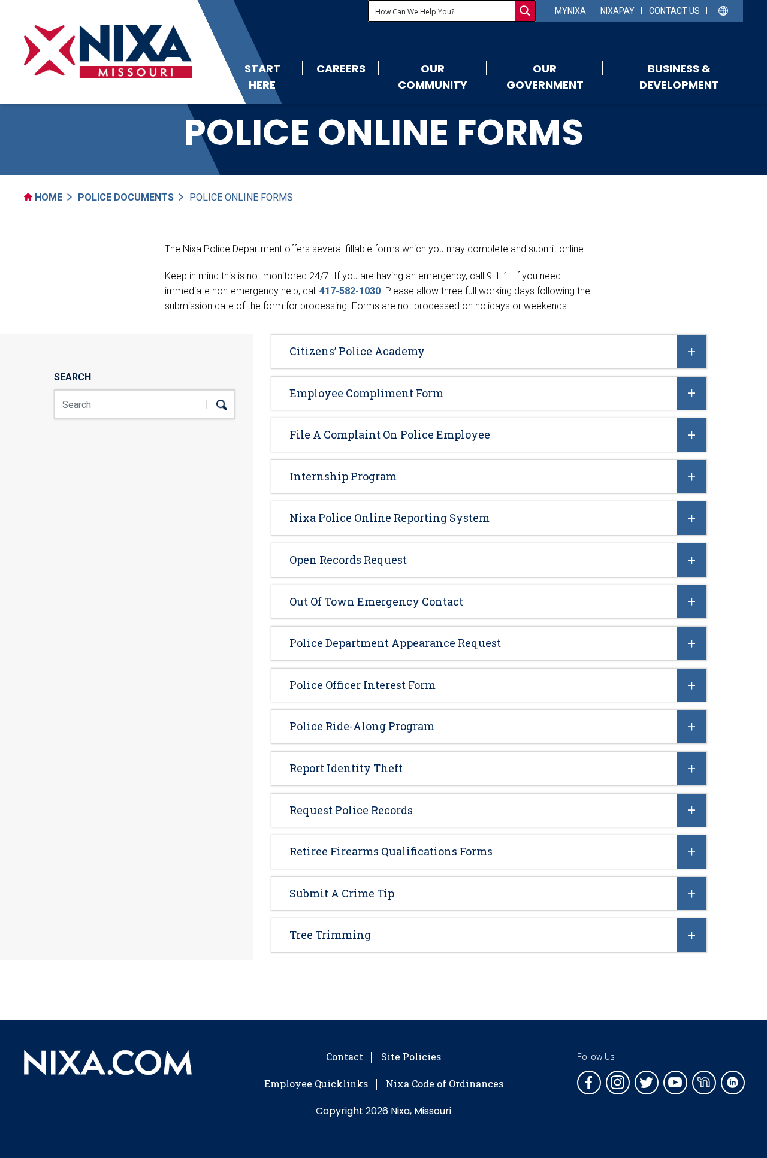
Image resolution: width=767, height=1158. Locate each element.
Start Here (262, 76)
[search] (216, 404)
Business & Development (679, 76)
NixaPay (617, 11)
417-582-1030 (350, 291)
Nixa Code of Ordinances (444, 1083)
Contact (344, 1056)
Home (47, 197)
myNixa (570, 11)
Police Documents (126, 197)
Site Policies (411, 1056)
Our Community (432, 76)
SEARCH (72, 377)
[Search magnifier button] (525, 11)
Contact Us (674, 11)
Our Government (545, 76)
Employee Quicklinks (316, 1083)
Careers (341, 68)
